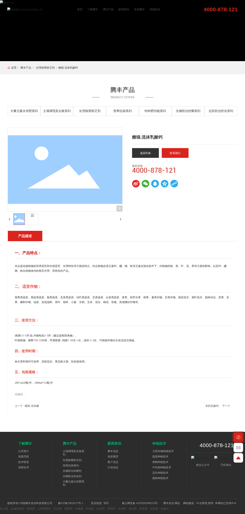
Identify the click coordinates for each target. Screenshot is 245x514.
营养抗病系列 (122, 111)
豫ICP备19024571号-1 (70, 503)
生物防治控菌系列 (188, 111)
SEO (106, 503)
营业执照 (96, 503)
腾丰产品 (25, 67)
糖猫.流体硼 (32, 406)
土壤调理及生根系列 (57, 111)
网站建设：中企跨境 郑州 (198, 503)
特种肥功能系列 (155, 111)
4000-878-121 (221, 9)
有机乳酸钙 (212, 406)
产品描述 (25, 236)
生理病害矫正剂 (45, 67)
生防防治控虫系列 (221, 111)
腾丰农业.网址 (172, 503)
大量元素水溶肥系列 (24, 111)
